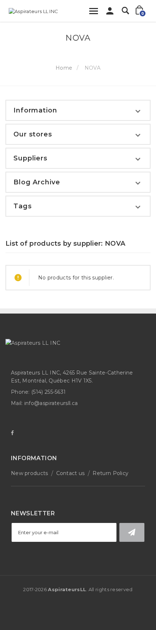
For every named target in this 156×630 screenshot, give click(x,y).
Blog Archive (36, 182)
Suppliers (30, 158)
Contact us (70, 473)
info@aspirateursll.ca (51, 403)
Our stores (32, 134)
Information (35, 110)
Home (64, 67)
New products (29, 473)
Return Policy (110, 473)
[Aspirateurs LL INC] (33, 11)
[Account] (110, 13)
